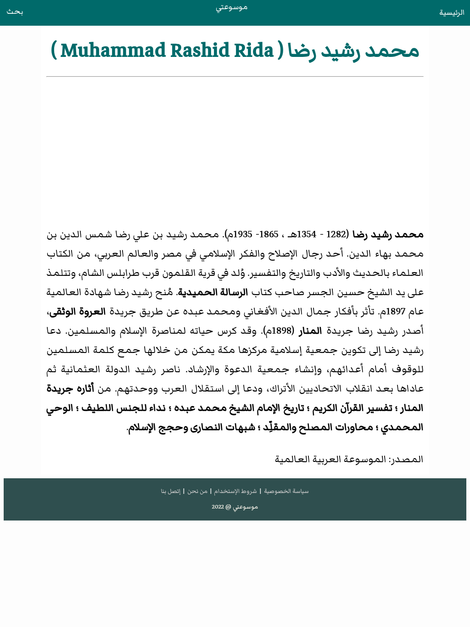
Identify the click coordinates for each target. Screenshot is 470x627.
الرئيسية (451, 12)
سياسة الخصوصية (286, 491)
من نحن (197, 491)
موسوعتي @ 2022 (235, 506)
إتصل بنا (170, 491)
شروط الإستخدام (235, 491)
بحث (14, 11)
